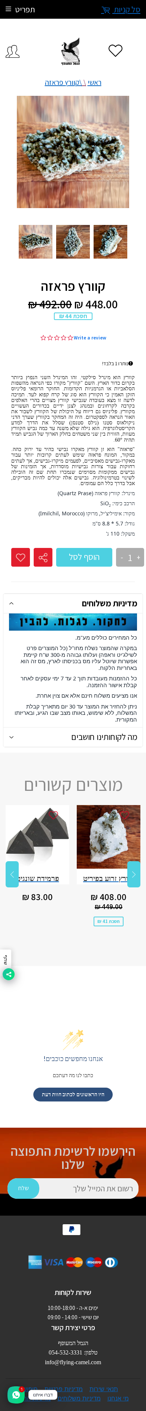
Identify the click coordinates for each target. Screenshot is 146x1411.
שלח (23, 1188)
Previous (12, 874)
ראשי (94, 82)
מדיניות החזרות (31, 1398)
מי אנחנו (118, 1398)
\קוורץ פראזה (63, 82)
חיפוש (30, 1389)
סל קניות (126, 9)
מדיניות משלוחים (109, 603)
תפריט (25, 9)
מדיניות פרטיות (64, 1389)
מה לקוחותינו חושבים (104, 737)
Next (133, 874)
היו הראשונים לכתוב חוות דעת (73, 1094)
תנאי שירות (103, 1389)
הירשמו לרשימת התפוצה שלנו (73, 1158)
